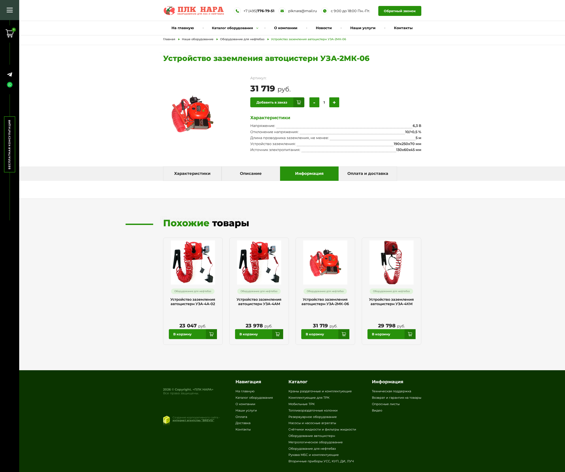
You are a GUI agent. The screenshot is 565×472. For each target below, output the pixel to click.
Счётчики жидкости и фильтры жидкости (322, 429)
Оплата (241, 417)
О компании (285, 28)
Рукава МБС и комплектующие (313, 455)
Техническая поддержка (391, 391)
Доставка (242, 423)
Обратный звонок (400, 11)
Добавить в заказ (271, 102)
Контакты (403, 28)
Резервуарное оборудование (312, 417)
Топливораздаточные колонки (313, 410)
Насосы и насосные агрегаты (312, 423)
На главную (182, 28)
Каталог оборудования (254, 398)
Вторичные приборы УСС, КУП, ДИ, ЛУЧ (321, 461)
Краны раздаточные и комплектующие (320, 391)
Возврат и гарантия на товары (396, 398)
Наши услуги (362, 28)
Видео (377, 410)
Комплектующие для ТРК (309, 398)
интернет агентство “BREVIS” (193, 420)
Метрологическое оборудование (315, 442)
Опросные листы (386, 404)
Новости (324, 28)
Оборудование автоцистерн (311, 436)
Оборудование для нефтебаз (312, 449)
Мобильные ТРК (301, 404)
